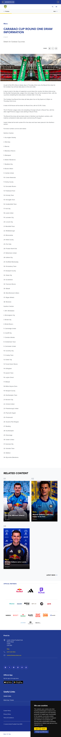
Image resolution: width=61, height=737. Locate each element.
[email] (56, 48)
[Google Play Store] (18, 682)
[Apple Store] (8, 682)
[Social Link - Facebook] (5, 667)
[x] (52, 48)
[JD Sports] (41, 604)
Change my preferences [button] (41, 731)
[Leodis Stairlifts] (23, 623)
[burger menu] (56, 7)
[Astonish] (19, 604)
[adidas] (30, 590)
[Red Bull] (19, 590)
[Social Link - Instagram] (13, 667)
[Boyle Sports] (27, 604)
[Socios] (30, 615)
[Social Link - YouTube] (22, 667)
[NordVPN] (53, 615)
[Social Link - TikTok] (18, 667)
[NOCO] (8, 615)
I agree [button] (37, 728)
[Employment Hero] (30, 623)
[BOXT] (15, 615)
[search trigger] (52, 6)
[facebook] (49, 48)
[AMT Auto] (49, 604)
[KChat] (41, 590)
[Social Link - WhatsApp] (26, 667)
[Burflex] (34, 604)
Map (8, 649)
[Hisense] (12, 604)
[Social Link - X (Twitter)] (9, 667)
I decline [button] (43, 728)
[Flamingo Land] (45, 615)
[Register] (57, 2)
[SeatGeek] (38, 615)
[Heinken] (23, 615)
